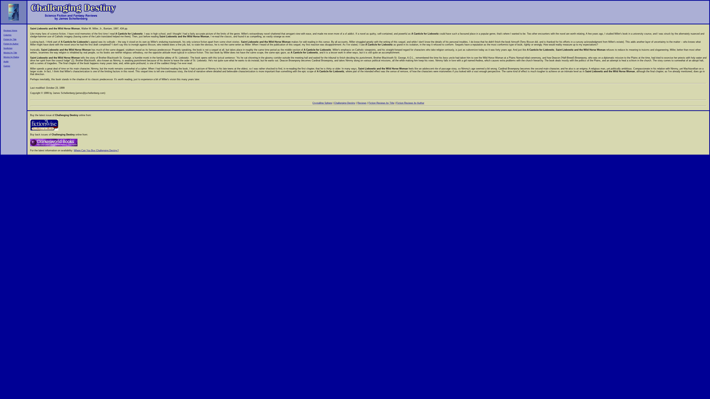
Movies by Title (10, 53)
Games (7, 66)
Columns (7, 35)
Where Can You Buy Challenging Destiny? (96, 150)
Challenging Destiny (344, 103)
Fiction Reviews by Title (381, 103)
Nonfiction (8, 48)
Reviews (361, 103)
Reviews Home (10, 30)
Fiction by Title (10, 39)
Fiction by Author (11, 44)
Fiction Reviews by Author (410, 103)
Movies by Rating (11, 57)
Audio (6, 61)
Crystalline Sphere (322, 103)
